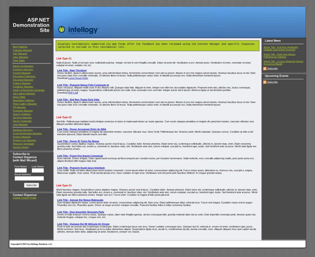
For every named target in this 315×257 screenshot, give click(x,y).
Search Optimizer (22, 114)
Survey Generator (22, 121)
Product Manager (22, 137)
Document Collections (24, 76)
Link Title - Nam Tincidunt (72, 70)
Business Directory (23, 130)
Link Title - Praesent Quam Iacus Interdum (81, 167)
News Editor (19, 97)
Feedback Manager (23, 86)
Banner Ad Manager (23, 66)
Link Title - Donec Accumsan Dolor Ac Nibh (81, 129)
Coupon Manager (22, 73)
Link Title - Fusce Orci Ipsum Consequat (80, 155)
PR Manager (19, 107)
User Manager (20, 124)
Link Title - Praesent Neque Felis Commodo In (83, 85)
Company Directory (23, 69)
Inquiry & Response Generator (29, 90)
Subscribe (272, 68)
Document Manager (23, 80)
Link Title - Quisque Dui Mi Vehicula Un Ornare (83, 224)
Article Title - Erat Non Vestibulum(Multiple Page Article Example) (281, 48)
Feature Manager (22, 83)
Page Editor (19, 60)
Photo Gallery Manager (25, 104)
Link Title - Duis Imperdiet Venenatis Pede (80, 212)
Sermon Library (21, 147)
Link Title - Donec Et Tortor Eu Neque (78, 141)
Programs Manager (23, 110)
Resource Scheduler (23, 143)
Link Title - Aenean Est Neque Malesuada (80, 200)
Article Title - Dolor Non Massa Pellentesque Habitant (279, 55)
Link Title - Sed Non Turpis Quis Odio (78, 99)
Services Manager (22, 117)
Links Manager (20, 57)
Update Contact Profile (24, 198)
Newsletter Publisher (23, 100)
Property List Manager (24, 140)
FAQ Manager (20, 53)
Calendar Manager (22, 50)
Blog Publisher (20, 46)
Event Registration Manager (27, 133)
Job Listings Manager (24, 93)
